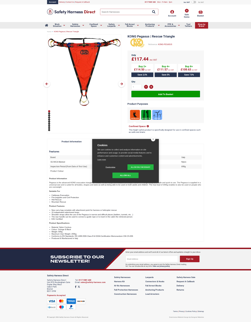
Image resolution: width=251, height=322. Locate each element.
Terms (175, 311)
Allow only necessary (140, 167)
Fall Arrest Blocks (153, 286)
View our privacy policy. (161, 266)
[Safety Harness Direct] (71, 14)
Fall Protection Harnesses (126, 290)
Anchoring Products (154, 290)
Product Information (72, 141)
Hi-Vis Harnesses (122, 286)
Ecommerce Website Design (179, 317)
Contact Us (70, 2)
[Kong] (136, 47)
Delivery (62, 2)
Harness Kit (119, 281)
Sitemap (201, 311)
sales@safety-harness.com (93, 282)
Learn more (101, 160)
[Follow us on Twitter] (79, 287)
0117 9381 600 (85, 280)
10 (49, 130)
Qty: (133, 81)
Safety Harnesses (122, 277)
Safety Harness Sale (186, 277)
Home (49, 32)
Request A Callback (82, 2)
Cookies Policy (190, 311)
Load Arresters (152, 294)
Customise (110, 167)
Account (52, 2)
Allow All (125, 175)
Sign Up (189, 259)
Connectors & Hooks (154, 281)
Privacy (181, 311)
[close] (153, 139)
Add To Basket (165, 94)
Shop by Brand (201, 25)
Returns (180, 290)
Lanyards (149, 277)
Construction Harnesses (125, 294)
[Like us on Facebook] (75, 287)
